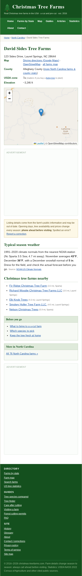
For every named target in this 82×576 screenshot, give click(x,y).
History (7, 528)
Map (40, 21)
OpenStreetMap (31, 64)
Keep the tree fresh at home (25, 335)
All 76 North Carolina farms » (22, 353)
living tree (50, 78)
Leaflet (40, 143)
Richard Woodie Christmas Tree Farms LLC (35, 290)
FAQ (6, 518)
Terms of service (12, 549)
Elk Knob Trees (18, 299)
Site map (8, 554)
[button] (41, 112)
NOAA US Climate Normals (28, 269)
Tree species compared (16, 496)
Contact (21, 28)
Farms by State (25, 21)
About (10, 28)
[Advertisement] (41, 184)
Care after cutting (13, 505)
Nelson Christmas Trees (23, 309)
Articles (61, 21)
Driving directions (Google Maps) (41, 60)
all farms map (50, 64)
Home (10, 21)
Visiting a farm (11, 509)
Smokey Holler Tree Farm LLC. (28, 304)
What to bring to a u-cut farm (26, 326)
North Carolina (18, 38)
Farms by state (11, 473)
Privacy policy (11, 545)
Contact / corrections (14, 541)
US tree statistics (12, 486)
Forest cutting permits (15, 513)
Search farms (11, 482)
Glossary (8, 532)
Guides (49, 21)
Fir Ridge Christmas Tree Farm (28, 285)
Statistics (74, 21)
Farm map (9, 477)
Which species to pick (22, 330)
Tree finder (9, 501)
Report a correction (16, 234)
